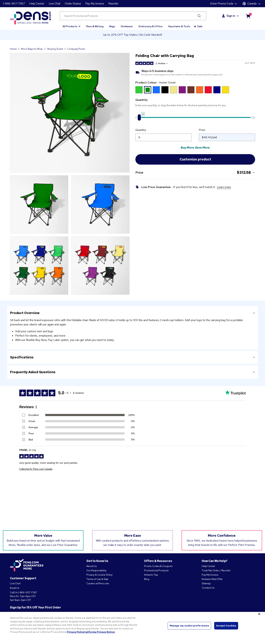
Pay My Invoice (94, 3)
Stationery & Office (150, 26)
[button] (71, 24)
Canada (252, 3)
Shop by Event (55, 48)
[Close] (259, 614)
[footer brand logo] (26, 565)
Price (202, 130)
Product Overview (24, 313)
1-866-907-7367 (14, 3)
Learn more (224, 187)
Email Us (14, 588)
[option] (139, 89)
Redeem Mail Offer (212, 579)
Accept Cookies (226, 625)
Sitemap (206, 583)
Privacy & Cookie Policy (99, 574)
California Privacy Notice (99, 632)
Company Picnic (76, 48)
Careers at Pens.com (97, 583)
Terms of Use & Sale (97, 579)
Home (13, 48)
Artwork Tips (151, 574)
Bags (112, 26)
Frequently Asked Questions (32, 372)
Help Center (36, 3)
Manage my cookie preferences (189, 625)
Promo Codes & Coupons (158, 566)
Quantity (140, 130)
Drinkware (127, 26)
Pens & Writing (94, 26)
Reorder (113, 3)
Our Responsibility (96, 570)
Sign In (230, 16)
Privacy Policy (75, 632)
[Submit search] (199, 16)
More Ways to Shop (32, 48)
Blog (146, 579)
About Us (91, 566)
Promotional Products (156, 570)
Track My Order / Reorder (216, 570)
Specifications (21, 357)
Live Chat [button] (55, 3)
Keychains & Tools (179, 26)
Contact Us (208, 587)
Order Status (73, 3)
